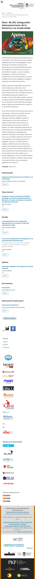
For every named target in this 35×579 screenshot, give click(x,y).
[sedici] (8, 446)
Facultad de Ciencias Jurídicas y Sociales (20, 523)
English (5, 342)
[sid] (8, 469)
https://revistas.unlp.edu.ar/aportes (17, 512)
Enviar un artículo (9, 318)
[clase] (8, 409)
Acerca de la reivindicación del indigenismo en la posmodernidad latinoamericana (17, 242)
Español (5, 344)
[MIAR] (8, 384)
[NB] (8, 360)
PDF (5, 184)
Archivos (9, 13)
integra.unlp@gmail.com (24, 532)
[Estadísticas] (7, 331)
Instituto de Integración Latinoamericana (17, 526)
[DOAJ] (8, 376)
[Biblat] (8, 397)
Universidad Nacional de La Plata (13, 522)
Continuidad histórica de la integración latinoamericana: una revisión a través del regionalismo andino (15, 223)
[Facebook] (13, 331)
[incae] (8, 479)
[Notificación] (3, 331)
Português (6, 347)
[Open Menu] (2, 2)
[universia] (8, 485)
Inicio (3, 13)
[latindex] (8, 368)
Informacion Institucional (10, 305)
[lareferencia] (8, 474)
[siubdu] (8, 461)
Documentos (6, 287)
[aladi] (8, 455)
